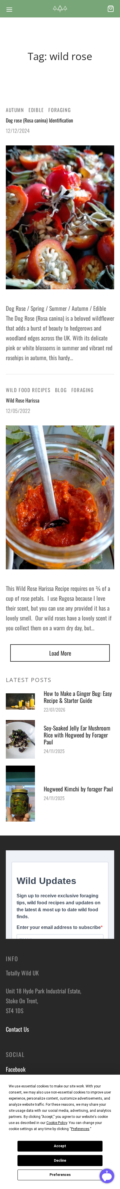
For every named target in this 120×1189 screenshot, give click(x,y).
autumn (15, 109)
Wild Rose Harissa (22, 400)
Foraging (59, 109)
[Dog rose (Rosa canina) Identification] (60, 217)
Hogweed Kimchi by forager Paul (78, 789)
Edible (36, 109)
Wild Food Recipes (28, 390)
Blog (61, 390)
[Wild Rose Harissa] (60, 497)
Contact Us (17, 1029)
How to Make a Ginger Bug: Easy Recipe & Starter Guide (78, 696)
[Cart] (110, 8)
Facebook (16, 1069)
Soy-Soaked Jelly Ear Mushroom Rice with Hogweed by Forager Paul (77, 735)
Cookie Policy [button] (56, 1123)
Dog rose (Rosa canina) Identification (39, 120)
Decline (60, 1161)
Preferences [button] (80, 1129)
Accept (60, 1146)
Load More (60, 653)
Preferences (60, 1175)
